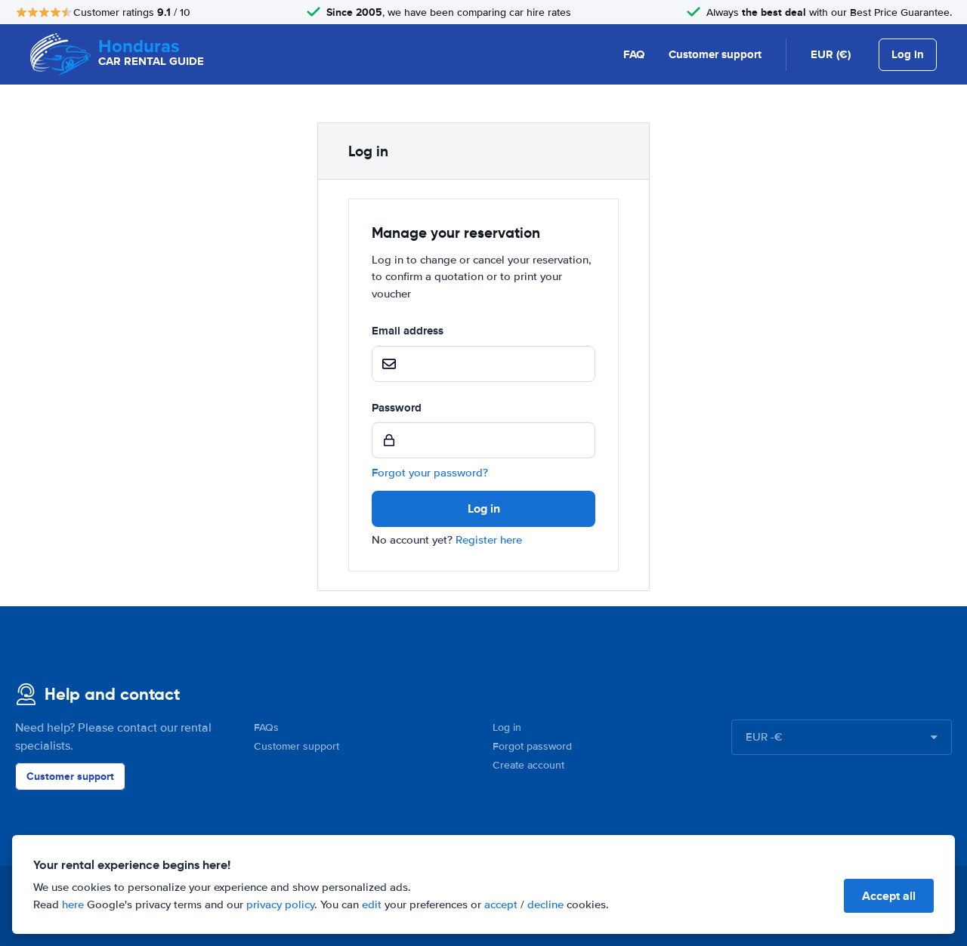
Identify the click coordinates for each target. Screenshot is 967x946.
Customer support (715, 54)
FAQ (633, 54)
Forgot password (532, 746)
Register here (489, 540)
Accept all (889, 895)
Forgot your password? (430, 472)
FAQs (266, 727)
